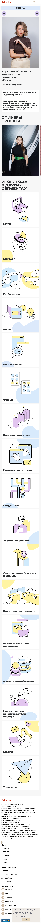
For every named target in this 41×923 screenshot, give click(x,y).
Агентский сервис (16, 540)
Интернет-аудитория (17, 470)
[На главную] (4, 13)
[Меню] (37, 13)
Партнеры (5, 855)
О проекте (5, 848)
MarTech (9, 259)
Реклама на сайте (8, 852)
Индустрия (11, 505)
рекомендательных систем (21, 916)
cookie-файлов (26, 913)
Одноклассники (11, 905)
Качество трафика (16, 435)
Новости (4, 863)
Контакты (9, 890)
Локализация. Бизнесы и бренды (19, 574)
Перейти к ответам (20, 171)
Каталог (4, 859)
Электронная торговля (19, 611)
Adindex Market (7, 878)
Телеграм (10, 787)
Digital (7, 223)
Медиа (8, 752)
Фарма (8, 399)
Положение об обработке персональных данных (15, 824)
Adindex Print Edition (9, 874)
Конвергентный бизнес (19, 681)
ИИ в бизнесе (12, 364)
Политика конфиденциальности (10, 820)
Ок (26, 920)
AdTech (8, 329)
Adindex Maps (6, 882)
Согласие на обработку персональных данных (15, 826)
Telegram (8, 898)
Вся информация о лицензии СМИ (11, 818)
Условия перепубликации (8, 806)
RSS (6, 894)
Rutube (8, 909)
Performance (12, 294)
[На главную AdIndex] (20, 800)
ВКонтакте (9, 901)
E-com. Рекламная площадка (16, 645)
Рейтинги (5, 871)
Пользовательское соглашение (10, 822)
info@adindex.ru (11, 913)
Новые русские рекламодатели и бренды (15, 714)
